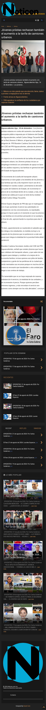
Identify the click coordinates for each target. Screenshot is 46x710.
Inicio (2, 26)
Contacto (13, 695)
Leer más (34, 506)
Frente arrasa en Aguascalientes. (15, 97)
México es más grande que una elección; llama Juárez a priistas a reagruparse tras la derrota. (22, 92)
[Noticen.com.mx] (23, 15)
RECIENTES (8, 377)
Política (15, 26)
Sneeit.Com (26, 706)
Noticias (9, 26)
